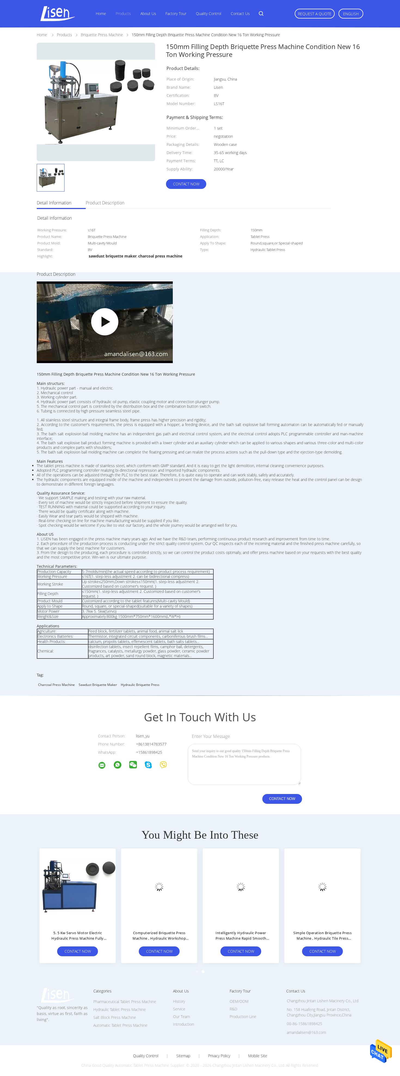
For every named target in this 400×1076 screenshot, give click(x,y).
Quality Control (208, 13)
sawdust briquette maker (98, 684)
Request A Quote (314, 13)
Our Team (181, 1016)
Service (179, 1008)
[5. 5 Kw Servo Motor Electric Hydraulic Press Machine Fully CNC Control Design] (77, 886)
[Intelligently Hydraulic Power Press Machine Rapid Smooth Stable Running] (241, 886)
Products (123, 13)
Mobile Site (257, 1056)
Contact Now (186, 183)
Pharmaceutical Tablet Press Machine (124, 1001)
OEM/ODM (239, 1001)
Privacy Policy (219, 1056)
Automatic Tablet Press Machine (120, 1025)
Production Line (243, 1016)
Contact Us (240, 13)
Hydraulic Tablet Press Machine (119, 1009)
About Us (148, 13)
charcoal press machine (56, 684)
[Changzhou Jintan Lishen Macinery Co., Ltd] (105, 766)
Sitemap (183, 1056)
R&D (233, 1008)
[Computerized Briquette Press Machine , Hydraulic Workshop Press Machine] (159, 886)
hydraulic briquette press (140, 684)
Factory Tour (175, 13)
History (179, 1001)
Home (101, 13)
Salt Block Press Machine (114, 1017)
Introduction (183, 1024)
